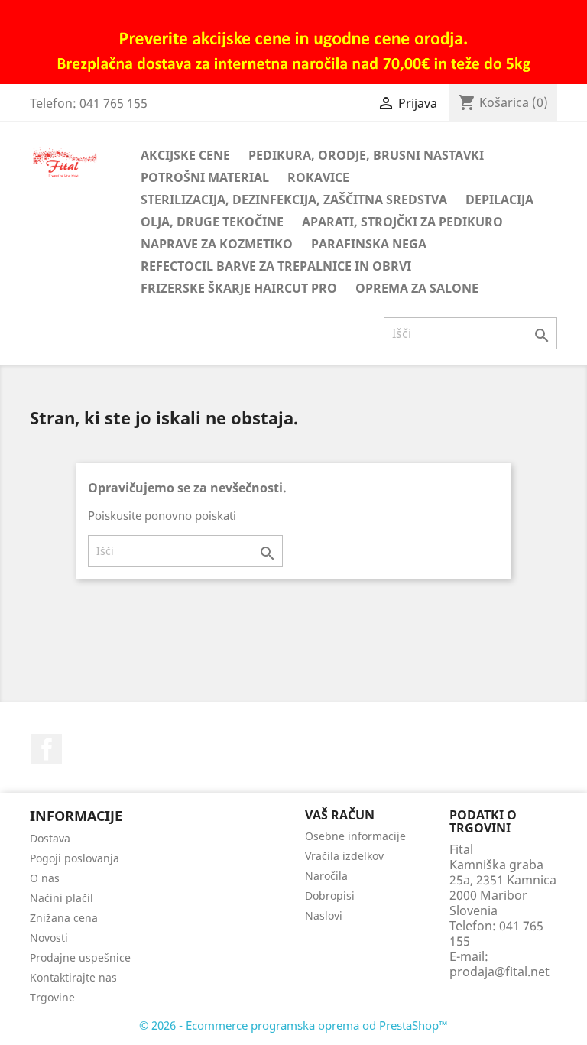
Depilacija (499, 199)
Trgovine (52, 997)
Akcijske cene (185, 155)
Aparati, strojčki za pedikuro (402, 221)
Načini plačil (61, 898)
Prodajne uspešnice (80, 957)
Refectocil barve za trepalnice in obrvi (276, 266)
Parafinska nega (368, 243)
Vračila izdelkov (344, 856)
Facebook (46, 749)
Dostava (50, 838)
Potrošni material (205, 177)
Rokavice (318, 177)
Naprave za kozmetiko (217, 243)
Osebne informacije (355, 836)
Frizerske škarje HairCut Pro (239, 288)
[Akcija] (293, 40)
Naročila (326, 875)
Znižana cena (64, 917)
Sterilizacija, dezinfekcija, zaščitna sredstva (294, 199)
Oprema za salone (416, 288)
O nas (45, 878)
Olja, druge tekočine (212, 221)
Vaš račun (340, 814)
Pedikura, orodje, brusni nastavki (366, 155)
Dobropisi (330, 895)
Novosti (49, 937)
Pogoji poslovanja (74, 858)
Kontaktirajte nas (73, 977)
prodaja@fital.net (499, 971)
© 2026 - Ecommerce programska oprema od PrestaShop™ (293, 1025)
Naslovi (323, 915)
